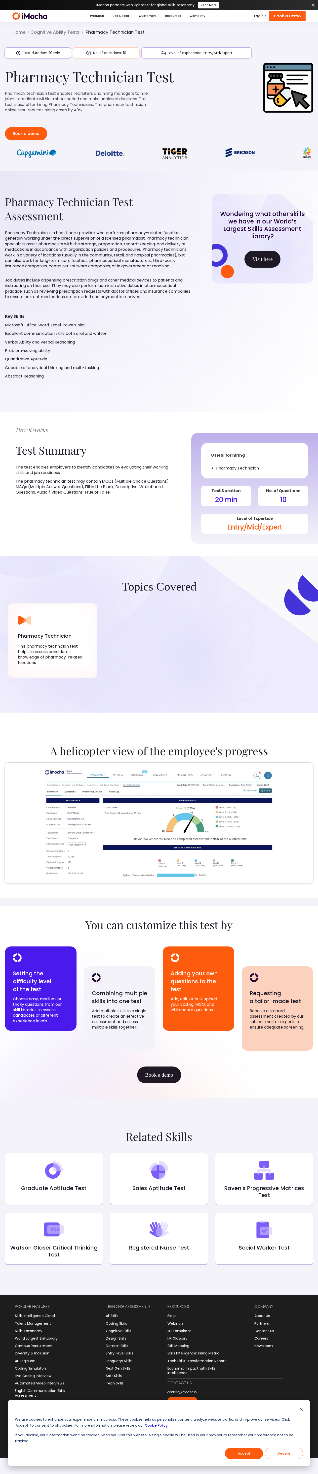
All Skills (112, 1316)
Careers (261, 1338)
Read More (209, 5)
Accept (244, 1453)
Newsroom (263, 1346)
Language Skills (119, 1361)
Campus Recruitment (34, 1346)
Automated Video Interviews (39, 1383)
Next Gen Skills (118, 1368)
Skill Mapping (178, 1346)
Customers (148, 16)
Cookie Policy (156, 1425)
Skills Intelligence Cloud (35, 1316)
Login (259, 15)
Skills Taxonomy (28, 1331)
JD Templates (179, 1331)
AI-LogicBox (25, 1361)
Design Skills (116, 1338)
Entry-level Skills (119, 1353)
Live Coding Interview (33, 1376)
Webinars (175, 1323)
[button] (97, 16)
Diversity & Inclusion (32, 1353)
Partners (261, 1323)
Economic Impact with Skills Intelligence (191, 1370)
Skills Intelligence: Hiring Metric (193, 1353)
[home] (29, 16)
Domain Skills (117, 1346)
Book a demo (26, 133)
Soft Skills (114, 1376)
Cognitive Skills (118, 1331)
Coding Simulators (31, 1368)
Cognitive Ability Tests (55, 32)
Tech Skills (114, 1383)
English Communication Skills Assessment (40, 1392)
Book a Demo (287, 16)
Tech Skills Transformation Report (196, 1361)
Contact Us (264, 1331)
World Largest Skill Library (36, 1338)
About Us (262, 1316)
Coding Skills (116, 1323)
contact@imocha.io (182, 1392)
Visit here (262, 259)
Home (19, 32)
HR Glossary (177, 1338)
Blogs (171, 1316)
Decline (284, 1453)
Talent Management (33, 1323)
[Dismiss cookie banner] (301, 1410)
